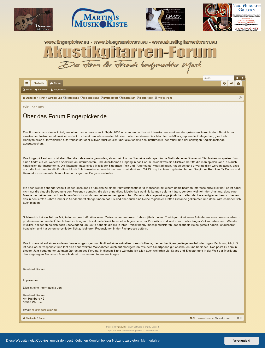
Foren (57, 83)
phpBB (121, 327)
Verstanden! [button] (241, 340)
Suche (29, 89)
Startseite (39, 83)
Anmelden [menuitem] (232, 84)
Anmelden (43, 89)
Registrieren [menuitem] (239, 84)
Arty (119, 330)
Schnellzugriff (27, 84)
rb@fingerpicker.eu (44, 309)
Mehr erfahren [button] (151, 340)
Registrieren (60, 89)
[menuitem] (224, 83)
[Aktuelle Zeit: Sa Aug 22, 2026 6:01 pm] (240, 98)
